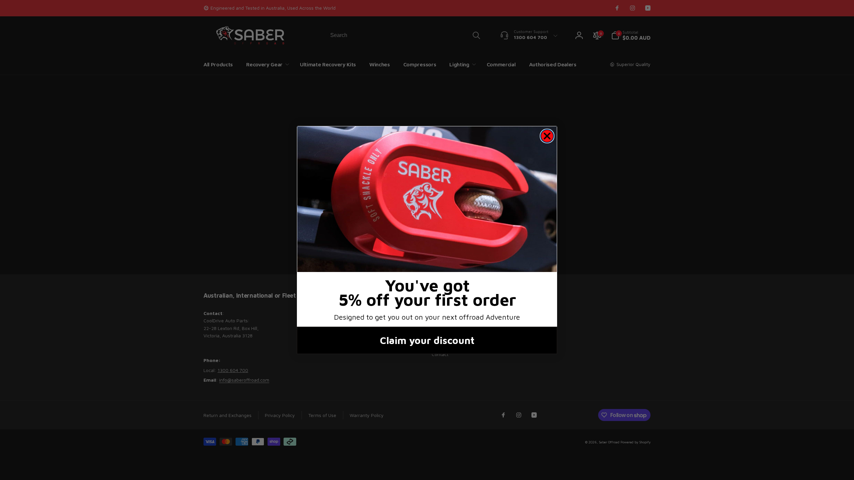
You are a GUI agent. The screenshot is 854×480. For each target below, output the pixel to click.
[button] (427, 199)
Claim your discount (427, 340)
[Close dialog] (547, 136)
